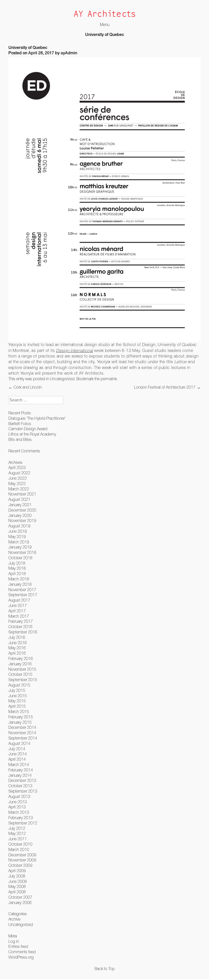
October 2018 (20, 557)
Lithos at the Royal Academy (32, 434)
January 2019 (20, 547)
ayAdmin (69, 54)
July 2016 (16, 637)
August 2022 (19, 473)
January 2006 (20, 902)
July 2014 (16, 748)
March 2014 (18, 764)
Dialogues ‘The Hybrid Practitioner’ (37, 418)
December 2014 (22, 727)
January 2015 (20, 722)
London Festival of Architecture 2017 (167, 387)
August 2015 (19, 685)
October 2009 (20, 865)
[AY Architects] (104, 14)
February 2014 (20, 770)
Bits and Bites (20, 439)
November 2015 (22, 669)
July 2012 (16, 828)
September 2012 (22, 823)
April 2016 (17, 653)
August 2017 (19, 600)
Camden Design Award (27, 428)
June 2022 (17, 478)
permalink (109, 378)
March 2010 (18, 849)
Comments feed (22, 951)
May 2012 (17, 833)
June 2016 (17, 642)
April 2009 (17, 870)
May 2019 (17, 536)
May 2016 (17, 647)
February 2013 (20, 817)
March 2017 (18, 616)
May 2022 (17, 483)
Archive (14, 919)
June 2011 (17, 838)
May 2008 (17, 886)
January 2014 (20, 775)
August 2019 (19, 526)
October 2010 (20, 844)
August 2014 (19, 743)
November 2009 (22, 860)
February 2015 (20, 717)
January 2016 (20, 664)
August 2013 (19, 796)
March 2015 (18, 711)
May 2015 (17, 700)
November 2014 (22, 732)
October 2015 (20, 674)
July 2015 (16, 690)
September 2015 (22, 679)
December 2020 (22, 510)
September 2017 (22, 594)
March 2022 (18, 489)
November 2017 (22, 589)
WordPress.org (21, 957)
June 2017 (17, 605)
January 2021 (20, 504)
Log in (13, 941)
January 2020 (20, 515)
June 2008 (17, 881)
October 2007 (20, 897)
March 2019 (18, 542)
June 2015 (17, 695)
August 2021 (19, 499)
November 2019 (22, 520)
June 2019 (17, 531)
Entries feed (18, 946)
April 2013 (17, 807)
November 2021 (22, 494)
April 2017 (17, 610)
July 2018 (16, 563)
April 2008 (17, 891)
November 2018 (22, 552)
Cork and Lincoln (25, 387)
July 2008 (16, 876)
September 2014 (22, 738)
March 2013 (18, 812)
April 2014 (17, 759)
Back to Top (105, 968)
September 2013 (22, 791)
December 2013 (22, 780)
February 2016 (20, 658)
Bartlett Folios (19, 423)
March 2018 (18, 579)
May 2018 (17, 568)
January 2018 (20, 584)
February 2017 (20, 621)
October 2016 (20, 626)
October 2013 (20, 785)
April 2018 (17, 573)
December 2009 (22, 855)
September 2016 (22, 632)
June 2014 (17, 754)
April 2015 (17, 706)
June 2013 (17, 801)
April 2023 (17, 467)
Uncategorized (62, 378)
